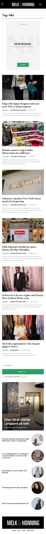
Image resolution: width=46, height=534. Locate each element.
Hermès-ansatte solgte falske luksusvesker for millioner (17, 151)
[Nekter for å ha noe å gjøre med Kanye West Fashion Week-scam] (23, 279)
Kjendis (5, 302)
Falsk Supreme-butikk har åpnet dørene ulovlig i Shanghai (19, 248)
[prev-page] (36, 385)
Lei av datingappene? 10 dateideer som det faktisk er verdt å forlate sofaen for (15, 456)
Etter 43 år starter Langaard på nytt (17, 421)
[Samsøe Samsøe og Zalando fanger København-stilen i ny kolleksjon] (37, 440)
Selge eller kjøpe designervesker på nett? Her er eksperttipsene (20, 105)
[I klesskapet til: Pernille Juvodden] (37, 487)
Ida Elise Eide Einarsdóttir (18, 110)
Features (5, 157)
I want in (22, 372)
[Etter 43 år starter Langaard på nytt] (23, 406)
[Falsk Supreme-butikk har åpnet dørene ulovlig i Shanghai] (23, 230)
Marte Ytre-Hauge (9, 427)
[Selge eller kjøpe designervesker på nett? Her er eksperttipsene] (23, 87)
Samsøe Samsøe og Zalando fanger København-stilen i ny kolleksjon (16, 440)
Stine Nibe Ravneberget (18, 156)
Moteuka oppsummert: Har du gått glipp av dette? (21, 345)
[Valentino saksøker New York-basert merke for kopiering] (23, 182)
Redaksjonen (14, 350)
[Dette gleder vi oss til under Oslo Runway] (37, 471)
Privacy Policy (23, 377)
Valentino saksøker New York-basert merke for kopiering (21, 200)
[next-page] (40, 385)
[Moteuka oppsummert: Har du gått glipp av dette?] (23, 327)
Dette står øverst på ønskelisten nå (15, 503)
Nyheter (5, 253)
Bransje (5, 110)
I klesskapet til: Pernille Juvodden (15, 488)
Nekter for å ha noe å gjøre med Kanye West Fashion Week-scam (22, 296)
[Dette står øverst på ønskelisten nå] (37, 503)
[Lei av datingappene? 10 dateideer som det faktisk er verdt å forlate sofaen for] (37, 456)
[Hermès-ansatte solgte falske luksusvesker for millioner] (23, 133)
